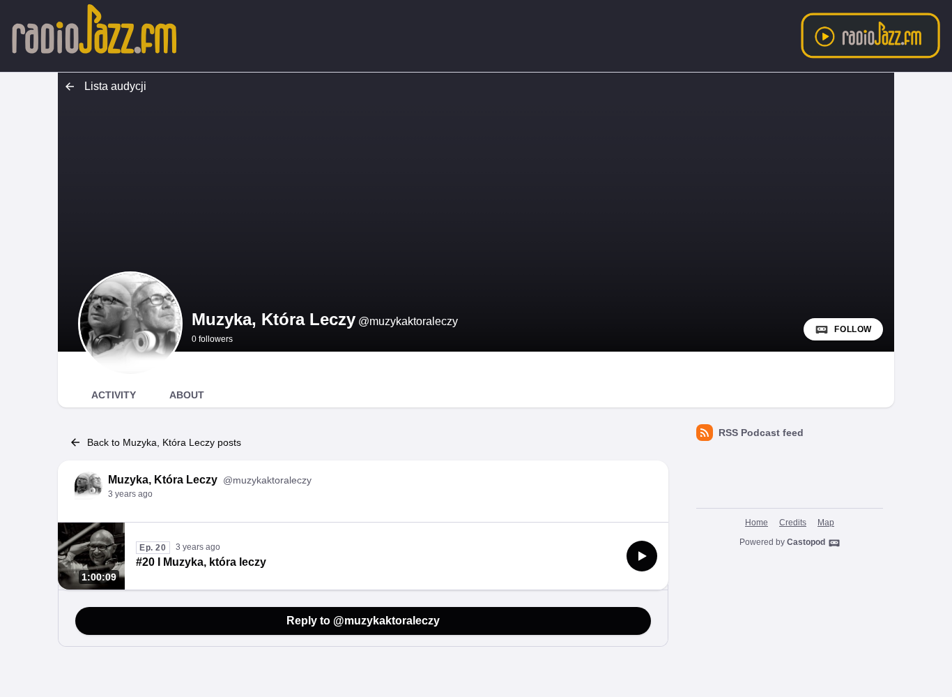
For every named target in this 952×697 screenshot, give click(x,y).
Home (756, 522)
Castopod (806, 542)
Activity (113, 394)
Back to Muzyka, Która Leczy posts (164, 442)
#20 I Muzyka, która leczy (201, 562)
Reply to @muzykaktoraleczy (363, 621)
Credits (792, 522)
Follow (853, 329)
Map (825, 522)
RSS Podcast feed (761, 432)
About (186, 394)
